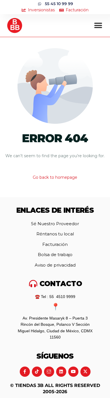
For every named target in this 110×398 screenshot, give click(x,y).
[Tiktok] (37, 372)
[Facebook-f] (25, 372)
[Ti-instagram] (49, 372)
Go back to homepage (55, 177)
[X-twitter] (85, 372)
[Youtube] (73, 372)
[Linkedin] (61, 372)
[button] (98, 25)
